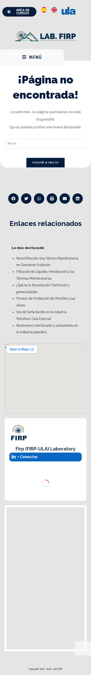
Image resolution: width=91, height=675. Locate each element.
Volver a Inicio (45, 162)
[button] (13, 198)
